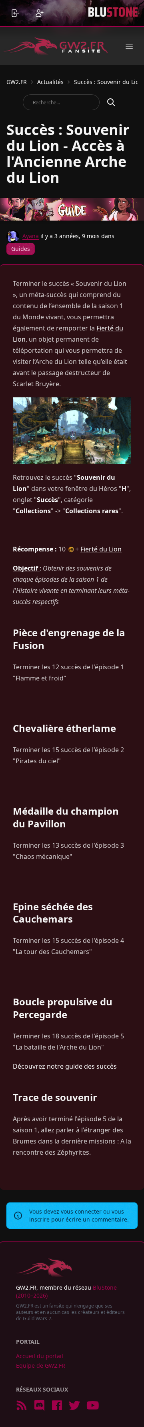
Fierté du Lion (101, 549)
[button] (129, 46)
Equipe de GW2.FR (40, 1365)
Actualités (50, 82)
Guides (20, 248)
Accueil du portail (39, 1356)
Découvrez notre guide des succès (65, 1066)
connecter (88, 1211)
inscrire (39, 1219)
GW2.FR (16, 82)
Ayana (30, 236)
